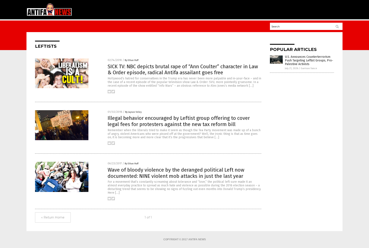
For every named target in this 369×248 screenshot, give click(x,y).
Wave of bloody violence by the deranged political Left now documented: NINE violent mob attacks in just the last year (176, 173)
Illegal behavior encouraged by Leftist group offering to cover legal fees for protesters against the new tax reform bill (179, 121)
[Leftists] (49, 15)
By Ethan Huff (131, 60)
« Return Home (52, 217)
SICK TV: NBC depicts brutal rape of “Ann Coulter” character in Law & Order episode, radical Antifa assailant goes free (183, 70)
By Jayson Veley (133, 112)
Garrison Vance (309, 68)
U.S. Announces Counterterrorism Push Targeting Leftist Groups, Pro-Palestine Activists (309, 60)
